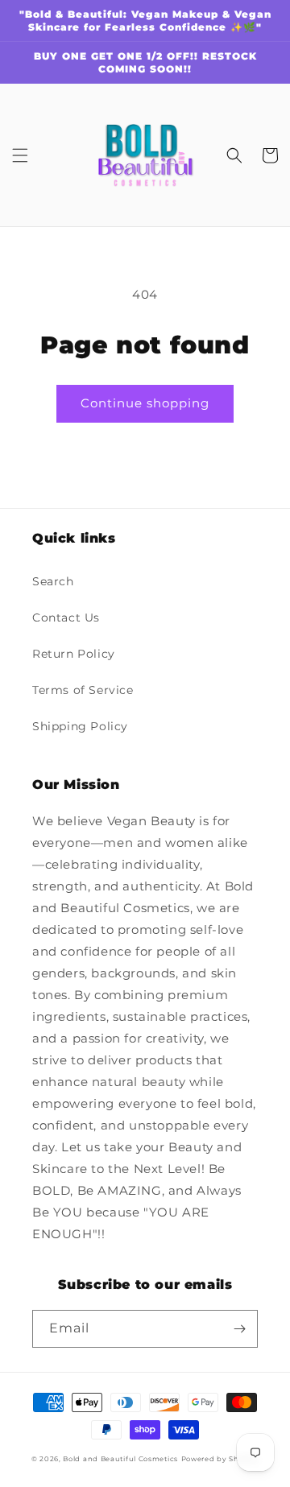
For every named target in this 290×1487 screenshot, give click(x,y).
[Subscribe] (239, 1329)
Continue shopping (145, 403)
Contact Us (66, 617)
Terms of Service (83, 690)
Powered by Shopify (220, 1459)
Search (53, 581)
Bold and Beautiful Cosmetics (120, 1459)
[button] (20, 155)
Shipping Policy (80, 726)
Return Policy (73, 653)
